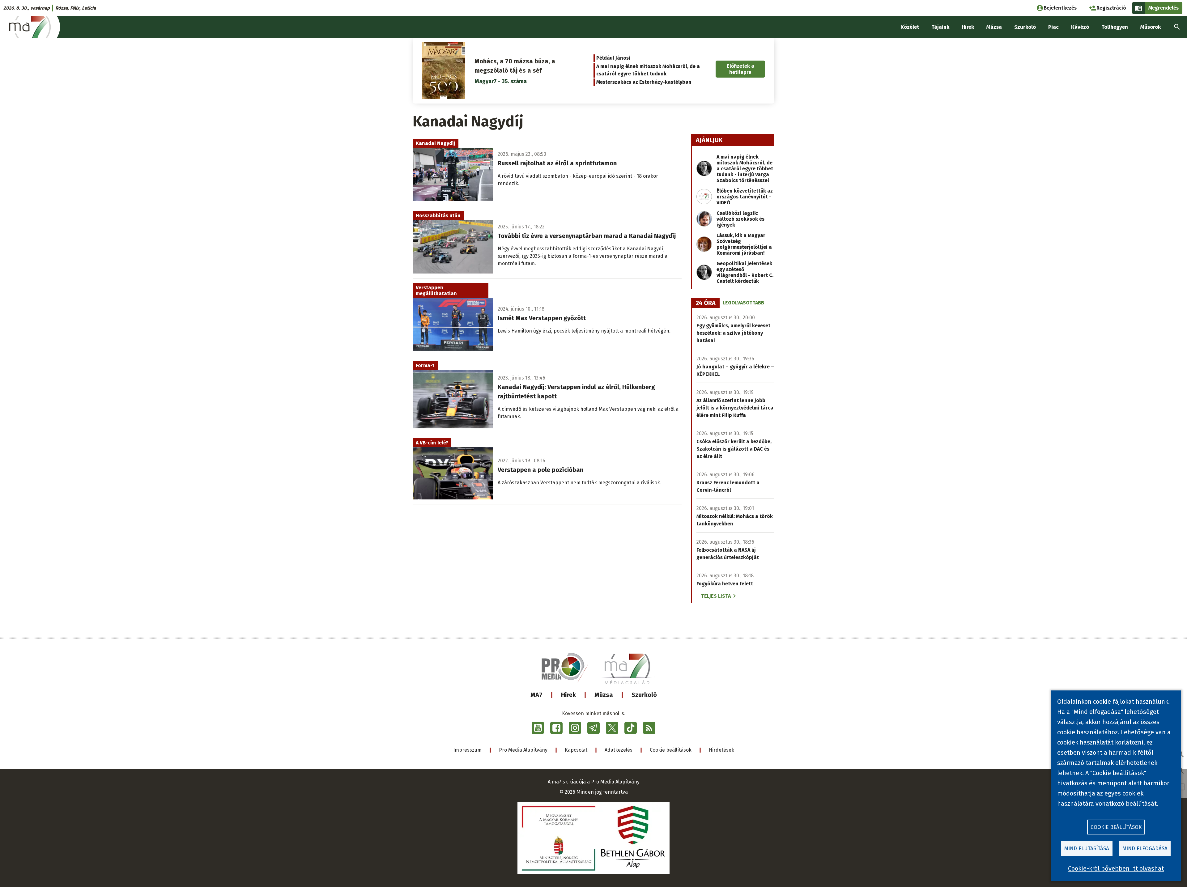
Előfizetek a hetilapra (740, 69)
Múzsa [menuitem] (994, 27)
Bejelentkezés (1060, 8)
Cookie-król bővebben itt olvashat (1116, 868)
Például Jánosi (613, 58)
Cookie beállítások (670, 750)
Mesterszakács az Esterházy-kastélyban (643, 82)
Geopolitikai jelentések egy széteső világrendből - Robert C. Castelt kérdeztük (745, 272)
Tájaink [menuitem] (940, 27)
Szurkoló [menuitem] (1025, 27)
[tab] (706, 303)
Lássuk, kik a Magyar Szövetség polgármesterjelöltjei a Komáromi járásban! (744, 244)
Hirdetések (721, 750)
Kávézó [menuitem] (1080, 27)
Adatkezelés (618, 750)
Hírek (568, 694)
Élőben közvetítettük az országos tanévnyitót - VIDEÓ (745, 197)
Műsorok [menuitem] (1150, 27)
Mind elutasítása (1086, 848)
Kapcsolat (576, 750)
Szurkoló (644, 694)
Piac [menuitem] (1053, 27)
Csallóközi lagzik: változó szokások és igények (740, 219)
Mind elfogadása (1145, 848)
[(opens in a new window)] (538, 728)
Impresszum (467, 750)
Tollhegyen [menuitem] (1114, 27)
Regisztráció (1111, 8)
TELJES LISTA (716, 596)
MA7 (536, 694)
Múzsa (603, 694)
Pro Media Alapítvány (523, 750)
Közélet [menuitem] (909, 27)
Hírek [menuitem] (968, 27)
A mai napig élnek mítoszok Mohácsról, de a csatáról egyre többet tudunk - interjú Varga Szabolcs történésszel (745, 168)
